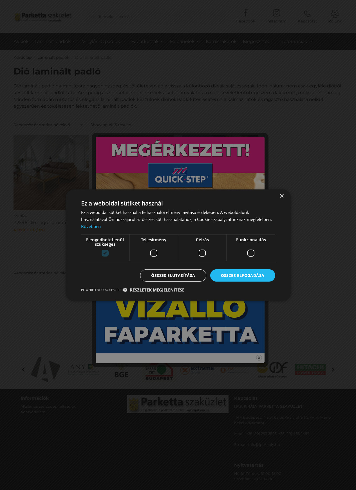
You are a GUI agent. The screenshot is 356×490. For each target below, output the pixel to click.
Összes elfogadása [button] (243, 275)
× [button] (281, 196)
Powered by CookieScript (102, 290)
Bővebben (91, 226)
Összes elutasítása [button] (173, 275)
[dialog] (178, 245)
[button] (153, 289)
